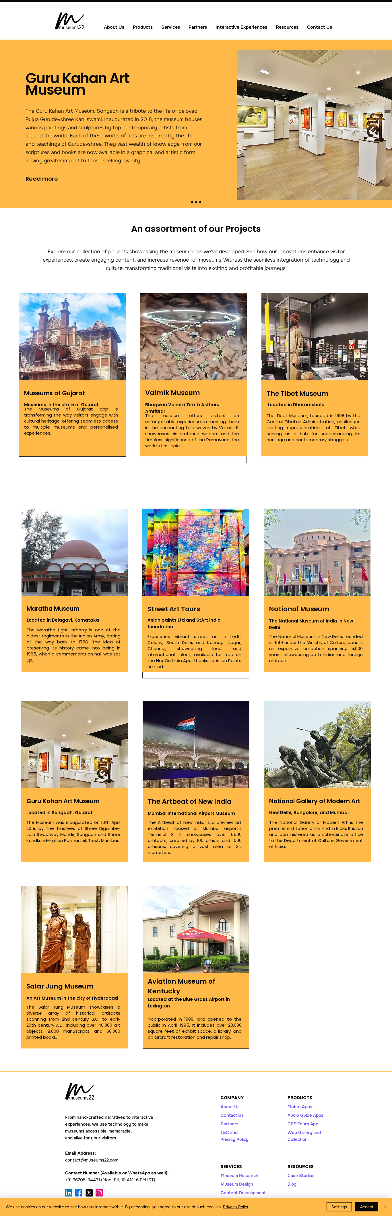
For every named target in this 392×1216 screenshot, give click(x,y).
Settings (339, 1206)
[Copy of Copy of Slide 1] (200, 202)
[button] (143, 27)
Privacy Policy (236, 1206)
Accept (366, 1206)
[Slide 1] (192, 202)
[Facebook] (78, 1192)
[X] (89, 1192)
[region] (72, 375)
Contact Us (232, 1115)
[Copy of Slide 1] (196, 202)
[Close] (385, 1206)
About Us (230, 1107)
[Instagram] (99, 1192)
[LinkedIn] (68, 1192)
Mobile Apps (300, 1107)
